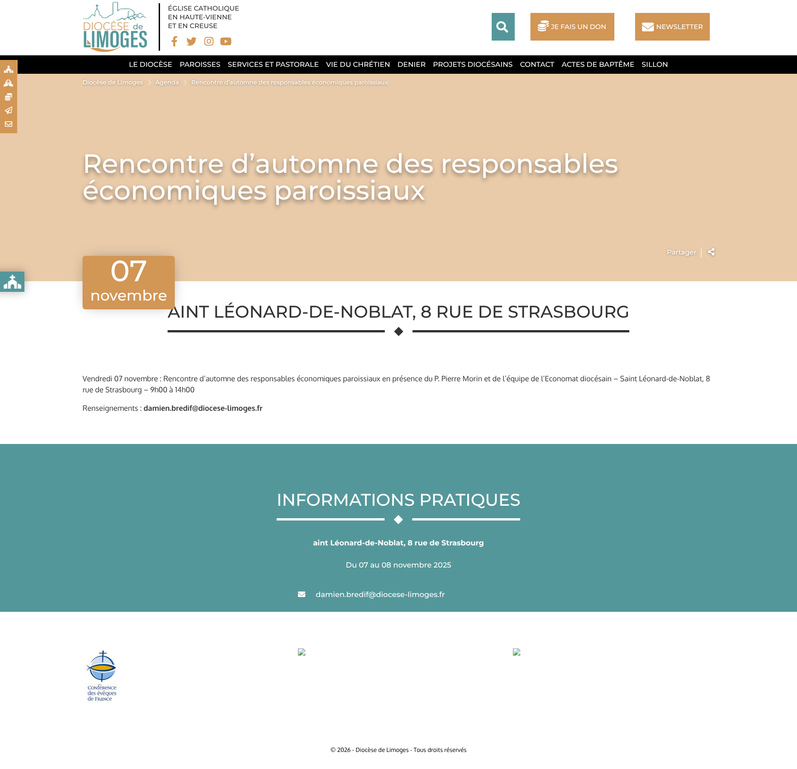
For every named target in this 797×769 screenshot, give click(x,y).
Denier (412, 64)
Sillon (655, 64)
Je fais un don (578, 27)
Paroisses (199, 64)
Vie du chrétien (358, 64)
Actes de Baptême (598, 64)
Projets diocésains (473, 64)
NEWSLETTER (679, 27)
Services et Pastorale (273, 64)
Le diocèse (150, 64)
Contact (537, 64)
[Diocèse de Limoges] (117, 27)
